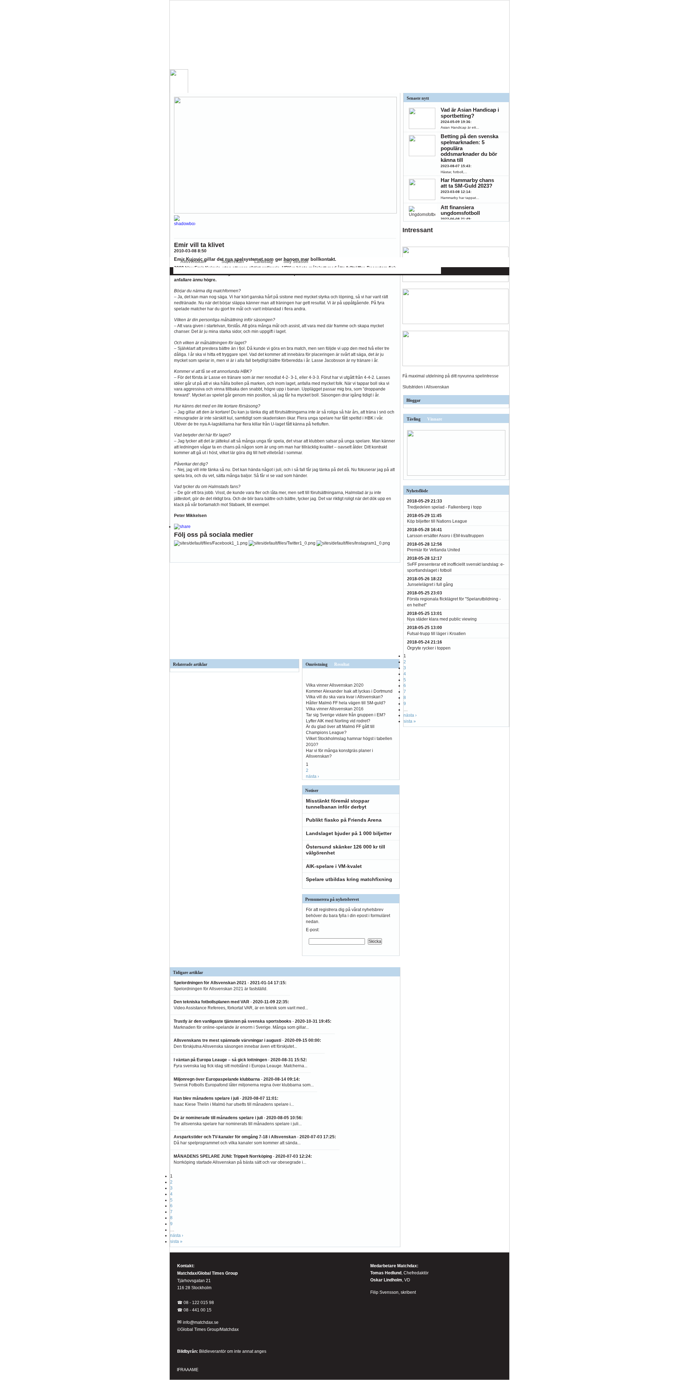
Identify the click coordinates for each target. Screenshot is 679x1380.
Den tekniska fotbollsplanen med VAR (211, 1001)
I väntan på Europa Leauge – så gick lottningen (220, 1059)
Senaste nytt (418, 98)
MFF (354, 270)
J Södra (323, 270)
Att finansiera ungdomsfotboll (460, 210)
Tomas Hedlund (385, 1272)
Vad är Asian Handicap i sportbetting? (470, 113)
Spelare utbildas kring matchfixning (349, 879)
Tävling (413, 419)
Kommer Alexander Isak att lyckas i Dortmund (349, 691)
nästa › (312, 776)
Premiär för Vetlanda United (433, 549)
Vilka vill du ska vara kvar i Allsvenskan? (344, 696)
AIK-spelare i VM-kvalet (334, 866)
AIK (190, 270)
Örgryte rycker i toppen (429, 648)
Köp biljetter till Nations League (437, 521)
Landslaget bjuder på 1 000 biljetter (348, 833)
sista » (176, 1241)
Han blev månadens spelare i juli (206, 1098)
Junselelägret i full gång (430, 584)
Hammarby (279, 270)
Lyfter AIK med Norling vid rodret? (338, 720)
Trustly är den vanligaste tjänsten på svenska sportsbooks (232, 1021)
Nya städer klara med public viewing (442, 619)
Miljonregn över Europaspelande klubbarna (217, 1079)
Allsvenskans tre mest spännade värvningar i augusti (228, 1040)
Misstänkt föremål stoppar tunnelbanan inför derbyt (337, 804)
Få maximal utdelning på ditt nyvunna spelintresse (450, 376)
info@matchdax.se (201, 1322)
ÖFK (430, 270)
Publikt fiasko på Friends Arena (344, 820)
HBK (259, 270)
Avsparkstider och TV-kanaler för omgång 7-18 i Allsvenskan (235, 1136)
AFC (176, 270)
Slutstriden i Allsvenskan (425, 386)
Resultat (341, 664)
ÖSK (415, 270)
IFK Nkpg (372, 270)
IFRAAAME (187, 1369)
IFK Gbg (242, 270)
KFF (340, 270)
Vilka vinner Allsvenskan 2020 (335, 685)
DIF (203, 270)
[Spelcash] (455, 280)
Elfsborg (220, 270)
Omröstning (316, 664)
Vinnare (434, 419)
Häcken (302, 270)
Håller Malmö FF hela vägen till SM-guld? (345, 702)
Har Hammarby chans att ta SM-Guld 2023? (467, 183)
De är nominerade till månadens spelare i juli (218, 1117)
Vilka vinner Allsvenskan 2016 (335, 708)
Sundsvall (396, 270)
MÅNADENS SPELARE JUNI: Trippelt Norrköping (223, 1156)
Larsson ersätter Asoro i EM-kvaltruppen (445, 535)
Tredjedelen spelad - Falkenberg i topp (444, 507)
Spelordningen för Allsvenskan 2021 (210, 982)
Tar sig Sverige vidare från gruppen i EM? (345, 714)
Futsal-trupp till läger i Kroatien (436, 633)
